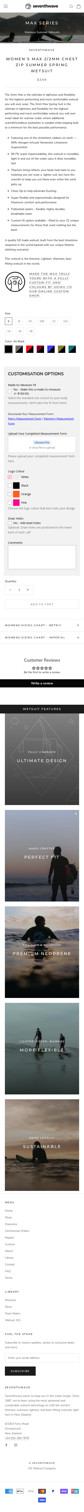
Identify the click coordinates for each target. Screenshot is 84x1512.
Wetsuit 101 (13, 1320)
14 (8, 331)
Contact (10, 1264)
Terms (9, 1278)
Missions (10, 1300)
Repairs (9, 1238)
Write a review (42, 683)
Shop (8, 1217)
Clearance (11, 1224)
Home (9, 1211)
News (8, 1307)
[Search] (71, 6)
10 (30, 321)
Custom (10, 1244)
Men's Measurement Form (24, 419)
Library (9, 1258)
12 (53, 321)
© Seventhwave (42, 1463)
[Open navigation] (6, 6)
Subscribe (20, 1371)
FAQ (8, 1271)
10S (41, 321)
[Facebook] (6, 1445)
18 (30, 331)
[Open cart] (78, 6)
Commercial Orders (17, 1231)
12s (65, 321)
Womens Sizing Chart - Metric (33, 625)
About (9, 1251)
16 (19, 331)
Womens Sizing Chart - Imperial (35, 637)
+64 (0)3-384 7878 (17, 1438)
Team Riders (12, 1313)
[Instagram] (15, 1445)
